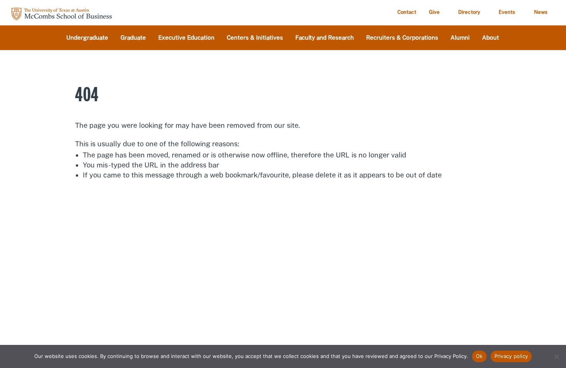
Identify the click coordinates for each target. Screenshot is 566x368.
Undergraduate (87, 38)
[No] (556, 356)
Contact (406, 12)
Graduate (133, 38)
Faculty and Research (324, 38)
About (490, 38)
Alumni (460, 38)
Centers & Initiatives (255, 38)
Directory (469, 12)
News (541, 12)
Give (434, 12)
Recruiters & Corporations (402, 38)
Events (507, 12)
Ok (479, 356)
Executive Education (186, 38)
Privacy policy (511, 356)
